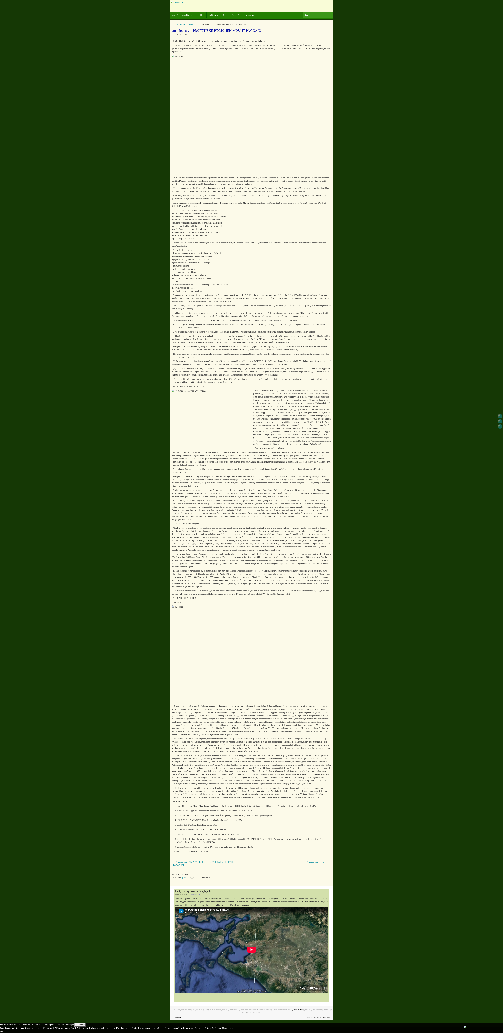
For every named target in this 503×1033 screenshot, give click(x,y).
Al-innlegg (181, 24)
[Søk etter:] (318, 15)
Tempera (316, 1017)
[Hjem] (173, 24)
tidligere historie (295, 1010)
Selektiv (192, 24)
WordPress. (326, 1017)
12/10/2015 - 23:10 (182, 35)
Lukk (2, 1031)
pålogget (185, 877)
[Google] (500, 421)
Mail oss (177, 1017)
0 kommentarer (195, 894)
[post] (500, 426)
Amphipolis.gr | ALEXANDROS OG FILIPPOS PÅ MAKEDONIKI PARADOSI (203, 863)
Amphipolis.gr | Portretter (317, 862)
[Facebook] (500, 416)
